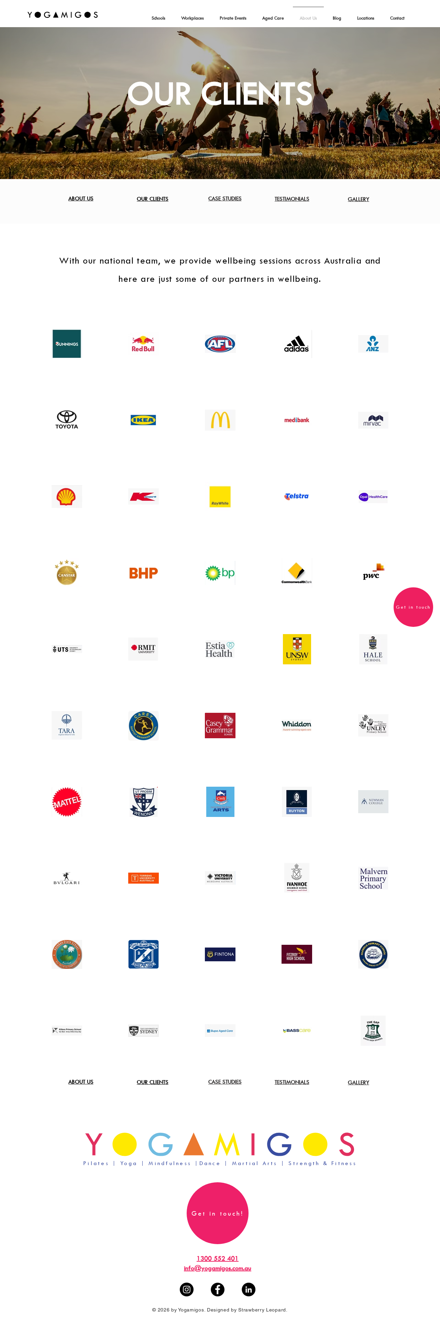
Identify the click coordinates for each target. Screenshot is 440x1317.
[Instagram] (187, 1289)
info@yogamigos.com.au (217, 1268)
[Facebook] (217, 1289)
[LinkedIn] (248, 1289)
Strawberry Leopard (262, 1310)
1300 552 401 (218, 1258)
